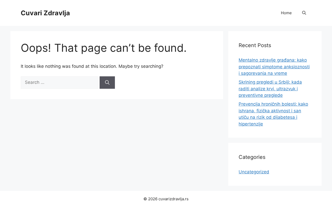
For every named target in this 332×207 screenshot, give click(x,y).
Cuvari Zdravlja (45, 13)
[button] (304, 13)
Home (286, 12)
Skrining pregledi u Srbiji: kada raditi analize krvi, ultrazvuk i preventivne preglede (270, 88)
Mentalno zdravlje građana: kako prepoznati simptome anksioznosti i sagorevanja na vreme (274, 66)
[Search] (107, 82)
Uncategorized (254, 171)
